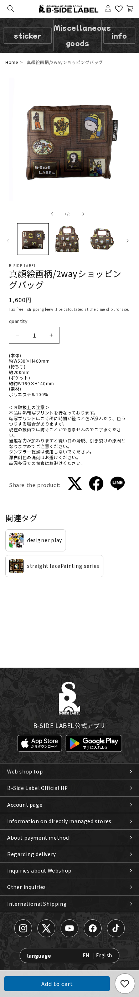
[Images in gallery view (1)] (32, 239)
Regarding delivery (31, 854)
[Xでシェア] (75, 484)
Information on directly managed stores (59, 821)
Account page (24, 804)
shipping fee (38, 309)
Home (11, 62)
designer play (44, 540)
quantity (18, 321)
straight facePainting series (63, 565)
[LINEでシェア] (117, 484)
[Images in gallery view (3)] (102, 239)
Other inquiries (26, 886)
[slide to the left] (52, 214)
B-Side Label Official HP (37, 787)
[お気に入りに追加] (125, 983)
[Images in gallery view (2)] (67, 239)
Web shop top (25, 771)
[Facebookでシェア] (96, 484)
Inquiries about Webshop (39, 870)
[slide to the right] (83, 214)
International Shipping (37, 903)
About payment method (38, 837)
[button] (11, 8)
